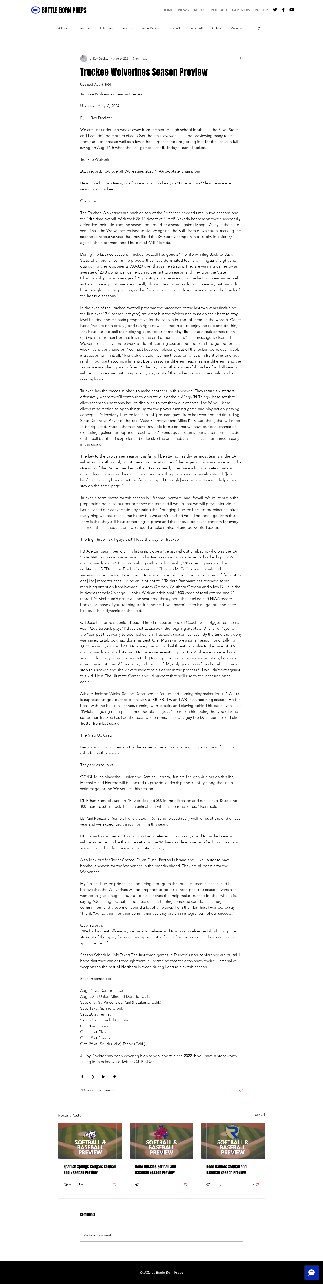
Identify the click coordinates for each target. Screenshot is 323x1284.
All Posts (64, 28)
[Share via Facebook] (82, 1076)
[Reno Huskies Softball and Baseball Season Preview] (161, 1141)
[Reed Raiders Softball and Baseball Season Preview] (233, 1141)
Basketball (196, 28)
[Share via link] (115, 1076)
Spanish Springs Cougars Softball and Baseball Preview (90, 1169)
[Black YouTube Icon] (291, 10)
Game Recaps (150, 28)
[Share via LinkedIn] (104, 1076)
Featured (85, 28)
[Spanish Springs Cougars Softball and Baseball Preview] (90, 1141)
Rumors (127, 28)
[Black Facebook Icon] (283, 10)
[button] (259, 28)
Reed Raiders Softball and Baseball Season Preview (226, 1169)
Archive (216, 28)
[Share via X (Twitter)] (93, 1076)
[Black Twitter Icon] (275, 10)
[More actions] (240, 58)
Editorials (106, 28)
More (234, 28)
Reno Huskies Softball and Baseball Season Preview (155, 1169)
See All (260, 1115)
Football (174, 28)
